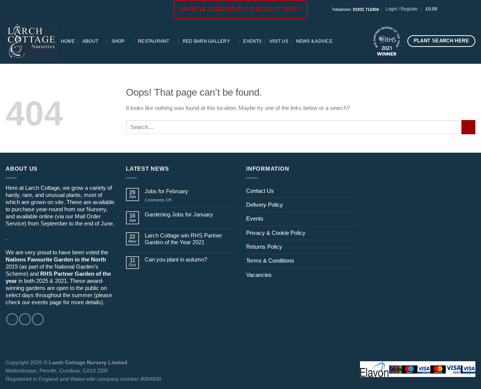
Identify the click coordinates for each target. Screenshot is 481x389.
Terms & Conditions (270, 260)
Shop (118, 41)
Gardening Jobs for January (179, 214)
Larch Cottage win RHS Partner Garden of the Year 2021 (183, 238)
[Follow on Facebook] (451, 9)
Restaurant (153, 41)
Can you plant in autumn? (176, 259)
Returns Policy (264, 246)
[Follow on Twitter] (38, 319)
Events (252, 41)
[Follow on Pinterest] (472, 9)
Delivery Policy (264, 204)
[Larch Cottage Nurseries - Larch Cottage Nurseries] (31, 41)
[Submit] (468, 127)
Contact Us (260, 191)
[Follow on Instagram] (458, 9)
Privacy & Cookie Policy (276, 233)
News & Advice (314, 41)
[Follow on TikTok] (465, 9)
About (90, 41)
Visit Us (279, 41)
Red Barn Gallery (206, 41)
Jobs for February (166, 191)
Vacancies (259, 275)
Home (68, 41)
